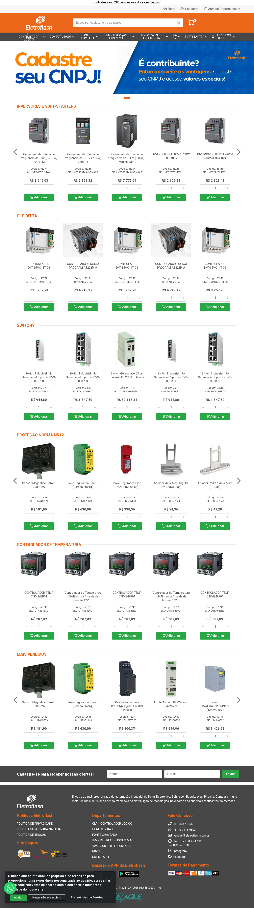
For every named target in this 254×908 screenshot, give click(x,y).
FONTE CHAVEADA (104, 835)
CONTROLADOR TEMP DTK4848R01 (38, 594)
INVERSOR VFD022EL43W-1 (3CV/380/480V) (215, 156)
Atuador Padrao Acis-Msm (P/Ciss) (215, 485)
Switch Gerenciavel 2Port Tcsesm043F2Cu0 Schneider (127, 375)
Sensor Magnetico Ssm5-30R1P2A (39, 485)
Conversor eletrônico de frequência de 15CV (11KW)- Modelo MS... (127, 158)
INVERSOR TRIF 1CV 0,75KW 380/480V (171, 156)
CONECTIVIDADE (103, 829)
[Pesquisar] (179, 22)
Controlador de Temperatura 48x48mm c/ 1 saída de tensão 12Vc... (83, 596)
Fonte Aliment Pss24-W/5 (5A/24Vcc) (171, 704)
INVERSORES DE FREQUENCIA (111, 846)
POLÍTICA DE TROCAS (31, 835)
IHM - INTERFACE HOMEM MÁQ (112, 840)
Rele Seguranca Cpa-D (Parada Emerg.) (83, 485)
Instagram (180, 851)
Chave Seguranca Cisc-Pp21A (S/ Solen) (127, 485)
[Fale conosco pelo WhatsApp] (10, 888)
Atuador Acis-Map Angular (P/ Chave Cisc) (171, 485)
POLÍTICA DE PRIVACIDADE (35, 823)
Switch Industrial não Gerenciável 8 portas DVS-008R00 (83, 377)
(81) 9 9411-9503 (184, 830)
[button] (127, 98)
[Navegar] (15, 152)
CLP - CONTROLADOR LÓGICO (112, 823)
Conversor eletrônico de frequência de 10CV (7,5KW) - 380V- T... (83, 158)
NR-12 (96, 851)
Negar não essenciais (46, 897)
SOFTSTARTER (102, 857)
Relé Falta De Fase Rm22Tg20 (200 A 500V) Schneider (127, 706)
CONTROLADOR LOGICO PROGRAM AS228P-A (83, 265)
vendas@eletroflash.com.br (191, 835)
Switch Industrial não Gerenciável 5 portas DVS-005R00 (39, 377)
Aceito (18, 897)
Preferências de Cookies (87, 897)
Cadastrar (191, 8)
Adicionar (40, 197)
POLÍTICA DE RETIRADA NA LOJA (39, 829)
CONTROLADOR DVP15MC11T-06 (39, 265)
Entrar (171, 8)
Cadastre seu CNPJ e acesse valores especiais (126, 2)
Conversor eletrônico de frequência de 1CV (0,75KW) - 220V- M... (39, 158)
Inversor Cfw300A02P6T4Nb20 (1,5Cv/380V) (215, 706)
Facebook (179, 857)
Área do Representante (224, 8)
